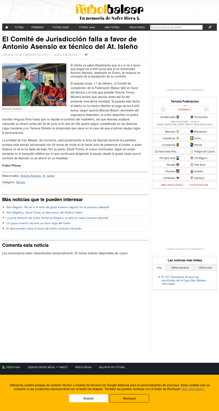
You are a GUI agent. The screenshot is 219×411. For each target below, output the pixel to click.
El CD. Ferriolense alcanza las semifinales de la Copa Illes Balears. (184, 278)
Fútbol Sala (87, 27)
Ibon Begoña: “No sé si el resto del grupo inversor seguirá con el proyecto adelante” (58, 207)
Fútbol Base (61, 27)
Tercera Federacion (185, 101)
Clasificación (198, 184)
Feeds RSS (13, 367)
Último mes (205, 267)
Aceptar (88, 398)
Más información (193, 389)
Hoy (159, 267)
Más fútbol (112, 27)
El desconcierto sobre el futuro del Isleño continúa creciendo (43, 228)
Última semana (180, 267)
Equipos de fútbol (112, 367)
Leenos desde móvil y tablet (48, 367)
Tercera (20, 182)
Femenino (37, 27)
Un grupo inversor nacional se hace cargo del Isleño (38, 223)
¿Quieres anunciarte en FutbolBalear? (185, 89)
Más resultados (172, 184)
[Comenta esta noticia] (86, 54)
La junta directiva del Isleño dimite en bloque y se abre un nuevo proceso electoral (57, 218)
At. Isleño (49, 176)
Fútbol (19, 27)
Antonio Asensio (31, 176)
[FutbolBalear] (7, 27)
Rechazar (129, 398)
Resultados (137, 27)
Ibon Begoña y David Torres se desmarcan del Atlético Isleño (44, 212)
